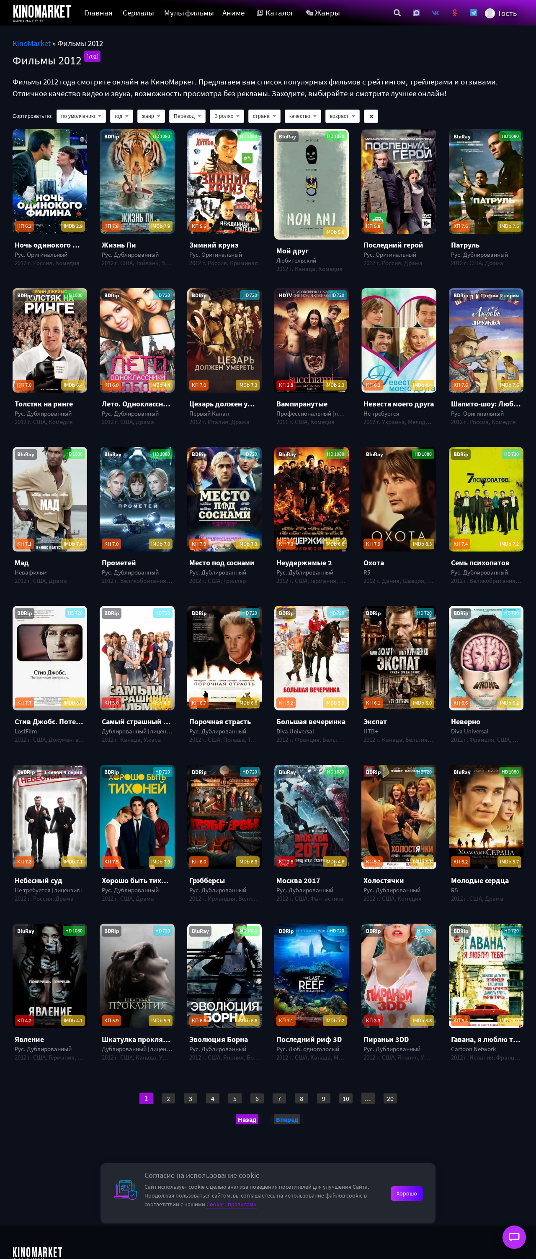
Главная (98, 13)
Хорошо (407, 1193)
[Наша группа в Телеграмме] (474, 13)
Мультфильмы (189, 13)
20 (390, 1098)
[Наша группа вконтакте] (435, 13)
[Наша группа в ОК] (455, 13)
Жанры (327, 13)
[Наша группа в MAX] (417, 13)
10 (346, 1098)
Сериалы (138, 13)
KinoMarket (32, 43)
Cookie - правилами (231, 1204)
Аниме (233, 13)
